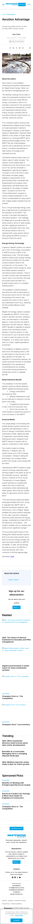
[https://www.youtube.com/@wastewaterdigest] (20, 877)
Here (12, 556)
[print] (30, 48)
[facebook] (10, 48)
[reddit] (20, 48)
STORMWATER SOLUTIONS (16, 887)
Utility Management (9, 14)
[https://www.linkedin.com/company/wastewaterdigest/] (15, 877)
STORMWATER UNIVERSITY (16, 890)
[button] (3, 4)
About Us (4, 900)
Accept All (16, 920)
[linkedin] (13, 48)
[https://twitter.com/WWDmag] (17, 877)
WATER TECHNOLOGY (16, 894)
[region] (16, 916)
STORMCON (16, 892)
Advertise (11, 900)
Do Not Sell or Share (20, 900)
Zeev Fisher (16, 34)
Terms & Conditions (16, 903)
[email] (23, 48)
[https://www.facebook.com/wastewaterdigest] (13, 877)
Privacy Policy (6, 903)
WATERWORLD (16, 885)
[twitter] (16, 48)
